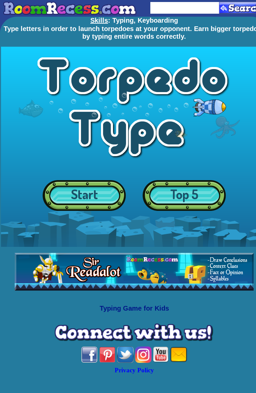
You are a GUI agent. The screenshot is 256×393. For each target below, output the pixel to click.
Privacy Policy (134, 370)
